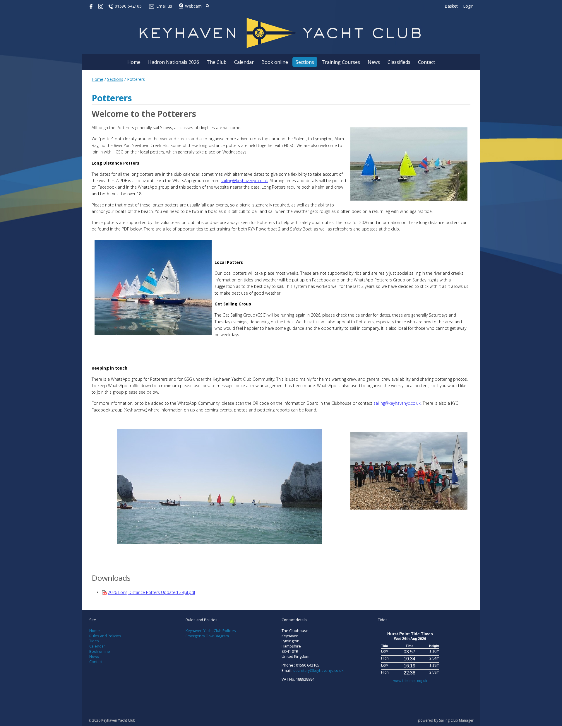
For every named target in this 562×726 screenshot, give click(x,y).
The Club (217, 62)
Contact (426, 62)
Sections (305, 62)
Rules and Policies (105, 635)
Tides (94, 640)
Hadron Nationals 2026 (173, 62)
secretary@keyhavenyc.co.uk (318, 670)
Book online (274, 62)
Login (468, 6)
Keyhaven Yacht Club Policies (211, 630)
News (374, 62)
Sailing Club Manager (456, 720)
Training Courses (341, 62)
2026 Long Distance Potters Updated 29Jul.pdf (151, 592)
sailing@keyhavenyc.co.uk (244, 180)
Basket (451, 6)
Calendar (244, 62)
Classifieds (399, 62)
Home (133, 62)
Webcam (193, 6)
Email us (164, 6)
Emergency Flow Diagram (207, 635)
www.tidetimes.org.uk (410, 681)
